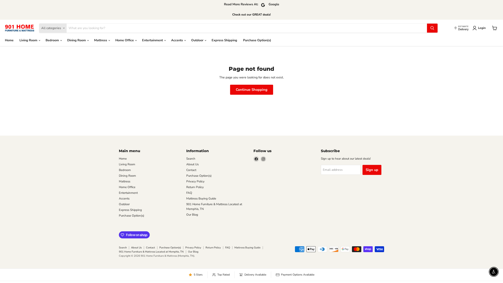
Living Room (28, 40)
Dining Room (77, 40)
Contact (191, 170)
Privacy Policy (195, 181)
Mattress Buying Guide (201, 198)
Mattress (101, 40)
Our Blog (192, 215)
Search (190, 159)
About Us (192, 164)
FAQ (189, 193)
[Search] (432, 28)
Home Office (125, 40)
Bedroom (53, 40)
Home (9, 40)
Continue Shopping (251, 89)
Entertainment (153, 40)
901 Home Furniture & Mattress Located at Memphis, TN (151, 252)
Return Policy (195, 187)
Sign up (372, 169)
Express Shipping (224, 40)
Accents (177, 40)
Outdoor (197, 40)
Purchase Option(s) (257, 40)
